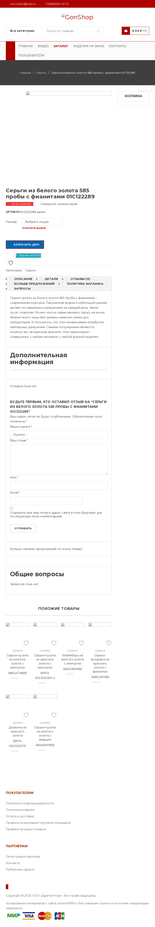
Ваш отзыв (19, 440)
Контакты (13, 863)
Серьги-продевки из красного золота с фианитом (100, 663)
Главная (25, 72)
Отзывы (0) (80, 279)
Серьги (41, 72)
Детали (51, 279)
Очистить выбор (34, 228)
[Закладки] (10, 257)
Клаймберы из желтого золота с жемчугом (72, 659)
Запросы (22, 288)
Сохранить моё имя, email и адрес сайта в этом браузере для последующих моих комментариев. (56, 514)
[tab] (21, 278)
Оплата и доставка (20, 816)
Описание (23, 279)
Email (15, 492)
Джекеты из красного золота (17, 731)
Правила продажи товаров (26, 829)
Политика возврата (20, 810)
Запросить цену (27, 244)
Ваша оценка (21, 426)
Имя (14, 477)
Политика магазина (85, 284)
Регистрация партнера (23, 856)
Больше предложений (34, 284)
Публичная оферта (20, 869)
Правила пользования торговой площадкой (38, 823)
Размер (11, 222)
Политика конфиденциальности (30, 803)
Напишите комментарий (59, 204)
